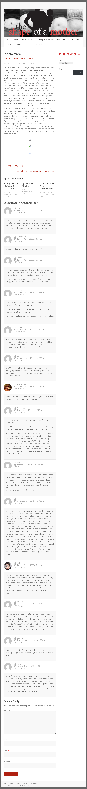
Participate (32, 40)
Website (7, 762)
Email (6, 751)
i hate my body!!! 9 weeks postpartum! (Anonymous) (35, 171)
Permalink (21, 213)
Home (8, 40)
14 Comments (30, 63)
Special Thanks (23, 44)
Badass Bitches (63, 40)
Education (76, 40)
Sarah (19, 356)
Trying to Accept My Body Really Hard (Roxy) (12, 186)
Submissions (28, 58)
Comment (8, 710)
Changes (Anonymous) (13, 166)
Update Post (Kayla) (27, 184)
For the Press (37, 44)
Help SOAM (10, 44)
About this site (19, 40)
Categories (63, 60)
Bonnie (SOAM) (12, 58)
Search (61, 69)
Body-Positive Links (46, 40)
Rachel (19, 258)
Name (7, 740)
